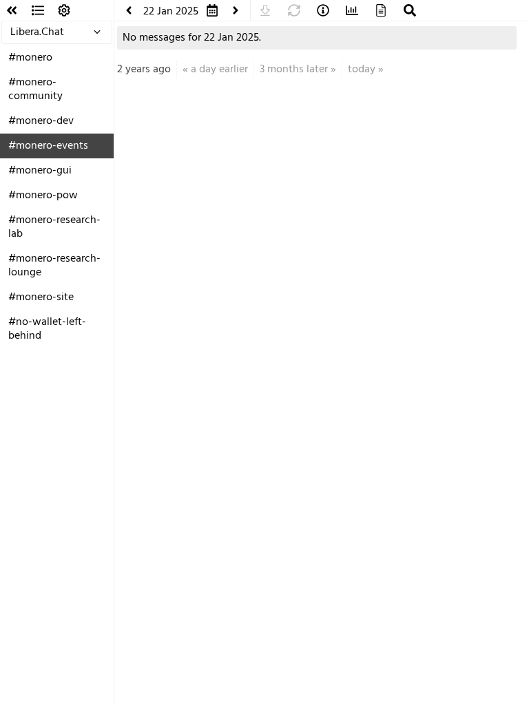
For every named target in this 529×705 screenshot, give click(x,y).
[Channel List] (38, 10)
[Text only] (381, 10)
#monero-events (48, 146)
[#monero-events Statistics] (352, 10)
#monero (30, 58)
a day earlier (219, 69)
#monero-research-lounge (54, 266)
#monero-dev (41, 121)
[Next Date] (236, 10)
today (361, 69)
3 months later (294, 69)
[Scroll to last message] (265, 10)
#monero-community (35, 89)
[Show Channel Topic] (323, 10)
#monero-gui (40, 171)
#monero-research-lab (54, 227)
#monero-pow (43, 195)
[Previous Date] (129, 10)
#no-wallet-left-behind (47, 329)
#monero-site (41, 297)
